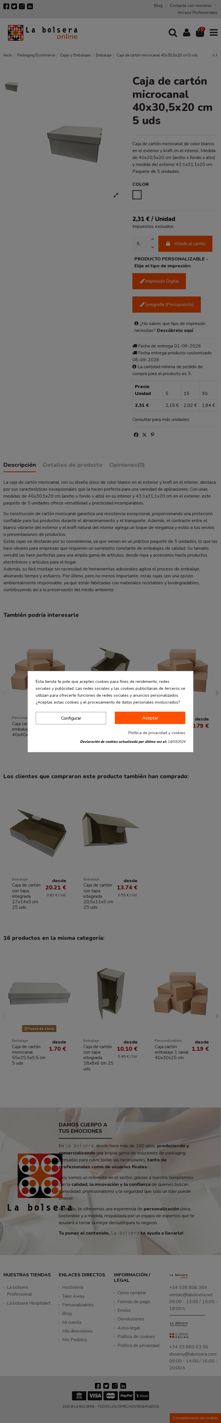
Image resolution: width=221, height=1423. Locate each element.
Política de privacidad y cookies (156, 733)
